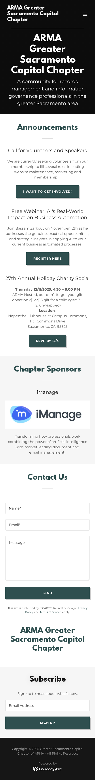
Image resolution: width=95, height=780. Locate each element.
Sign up (47, 723)
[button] (85, 14)
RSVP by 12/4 (47, 341)
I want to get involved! (47, 192)
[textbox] (47, 508)
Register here (47, 259)
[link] (35, 20)
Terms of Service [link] (50, 612)
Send (48, 593)
